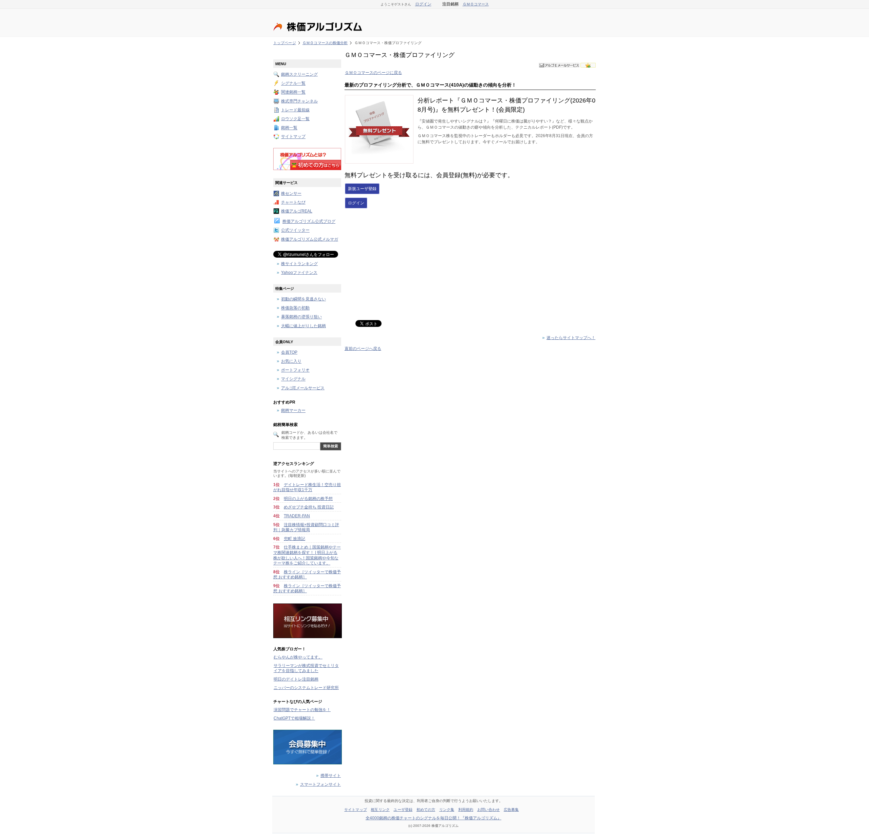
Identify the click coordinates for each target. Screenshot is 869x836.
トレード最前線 (295, 110)
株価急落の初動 (295, 308)
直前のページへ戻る (363, 348)
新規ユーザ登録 (362, 188)
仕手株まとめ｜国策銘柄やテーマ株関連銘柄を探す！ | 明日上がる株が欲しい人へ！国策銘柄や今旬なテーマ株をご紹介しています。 (307, 555)
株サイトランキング (299, 263)
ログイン (423, 4)
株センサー (291, 193)
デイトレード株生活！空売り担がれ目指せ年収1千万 (307, 487)
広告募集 (511, 809)
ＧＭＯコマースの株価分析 (325, 43)
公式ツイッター (295, 230)
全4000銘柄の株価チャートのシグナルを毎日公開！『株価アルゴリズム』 (433, 818)
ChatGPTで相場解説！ (294, 718)
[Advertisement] (402, 264)
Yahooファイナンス (299, 272)
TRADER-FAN (297, 516)
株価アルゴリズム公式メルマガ (309, 239)
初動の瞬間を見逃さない (303, 299)
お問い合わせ (488, 809)
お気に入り (291, 361)
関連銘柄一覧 (293, 92)
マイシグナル (293, 379)
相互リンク (380, 809)
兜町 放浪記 (294, 538)
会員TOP (289, 352)
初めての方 (426, 809)
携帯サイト (330, 775)
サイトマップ (293, 136)
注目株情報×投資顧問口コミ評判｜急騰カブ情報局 (306, 527)
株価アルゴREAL (296, 211)
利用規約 (465, 809)
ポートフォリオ (295, 370)
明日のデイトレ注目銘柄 (296, 679)
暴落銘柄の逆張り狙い (301, 317)
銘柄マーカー (293, 410)
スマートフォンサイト (320, 784)
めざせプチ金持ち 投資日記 (309, 507)
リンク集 (446, 809)
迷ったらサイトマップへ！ (571, 337)
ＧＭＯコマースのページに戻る (373, 72)
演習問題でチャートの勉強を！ (302, 709)
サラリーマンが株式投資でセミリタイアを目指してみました (306, 668)
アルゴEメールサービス (303, 388)
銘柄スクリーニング (299, 74)
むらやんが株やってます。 (298, 657)
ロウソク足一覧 (295, 118)
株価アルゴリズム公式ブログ (308, 221)
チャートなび (293, 202)
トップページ (284, 43)
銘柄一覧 (289, 128)
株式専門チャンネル (299, 101)
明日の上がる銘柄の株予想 (308, 498)
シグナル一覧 (293, 83)
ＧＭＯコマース (476, 4)
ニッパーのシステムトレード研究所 (306, 687)
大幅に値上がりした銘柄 (303, 325)
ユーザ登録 (402, 809)
